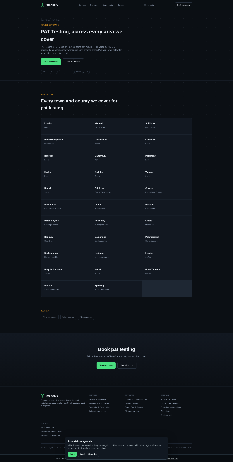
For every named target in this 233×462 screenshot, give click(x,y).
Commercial (108, 5)
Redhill (47, 188)
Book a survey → (183, 5)
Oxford (148, 221)
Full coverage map (68, 317)
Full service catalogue (49, 317)
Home (43, 20)
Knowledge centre (168, 399)
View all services (127, 365)
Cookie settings (172, 458)
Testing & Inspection (97, 399)
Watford (99, 123)
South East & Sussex (134, 407)
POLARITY (52, 5)
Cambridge (100, 237)
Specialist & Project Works (100, 407)
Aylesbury (100, 221)
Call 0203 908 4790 (73, 62)
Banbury (48, 237)
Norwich (99, 269)
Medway (48, 172)
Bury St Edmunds (53, 269)
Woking (149, 172)
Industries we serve (97, 411)
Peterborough (152, 237)
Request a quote (106, 365)
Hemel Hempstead (53, 140)
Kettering (99, 253)
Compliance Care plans (171, 407)
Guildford (99, 172)
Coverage (94, 5)
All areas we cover (86, 317)
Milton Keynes (51, 221)
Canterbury (100, 156)
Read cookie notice (88, 454)
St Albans (150, 123)
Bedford (149, 204)
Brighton (99, 188)
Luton (98, 204)
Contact (120, 5)
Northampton (51, 253)
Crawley (149, 188)
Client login (149, 5)
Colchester (150, 140)
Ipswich (149, 253)
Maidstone (150, 156)
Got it (72, 454)
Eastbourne (50, 204)
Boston (48, 285)
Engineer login (167, 415)
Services (82, 5)
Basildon (48, 156)
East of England (131, 403)
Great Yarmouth (153, 269)
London (48, 123)
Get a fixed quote (51, 62)
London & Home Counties (136, 399)
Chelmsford (101, 140)
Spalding (99, 285)
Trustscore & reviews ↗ (171, 403)
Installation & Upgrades (99, 403)
